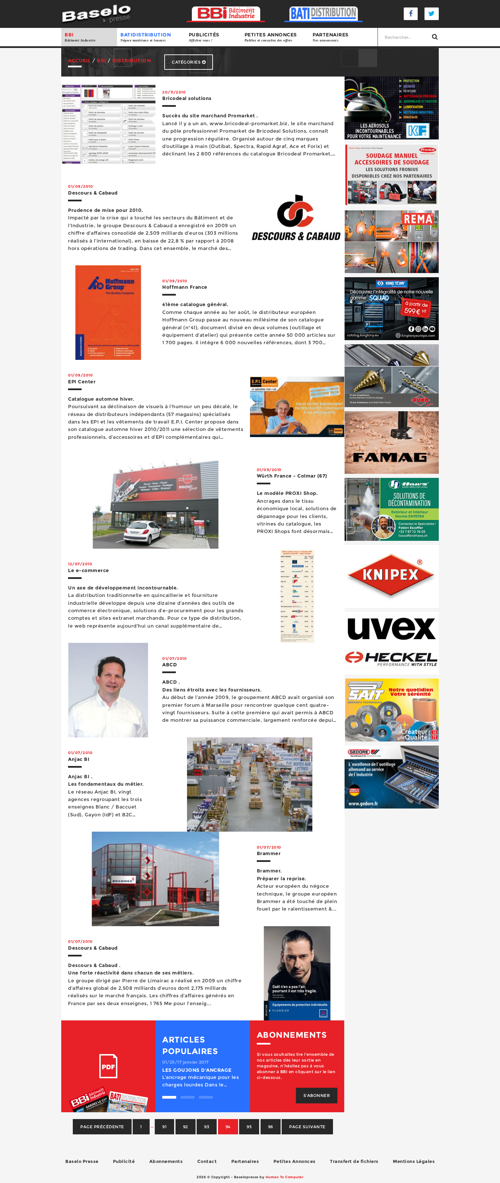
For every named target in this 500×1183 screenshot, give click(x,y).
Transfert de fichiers (354, 1161)
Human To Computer (285, 1177)
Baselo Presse (82, 1161)
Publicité (124, 1161)
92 (185, 1126)
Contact (207, 1161)
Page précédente (102, 1126)
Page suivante (307, 1126)
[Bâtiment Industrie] (226, 13)
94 (228, 1126)
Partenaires (331, 37)
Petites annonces (271, 37)
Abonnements (166, 1161)
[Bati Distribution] (323, 13)
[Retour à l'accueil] (96, 13)
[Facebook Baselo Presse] (411, 13)
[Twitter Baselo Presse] (431, 13)
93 (206, 1126)
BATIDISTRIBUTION (145, 37)
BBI (80, 37)
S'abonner (316, 1095)
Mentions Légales (414, 1161)
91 (164, 1126)
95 (249, 1126)
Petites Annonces (294, 1161)
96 (270, 1126)
